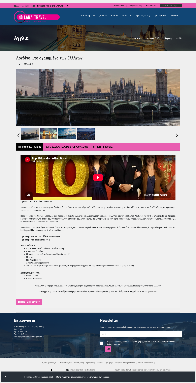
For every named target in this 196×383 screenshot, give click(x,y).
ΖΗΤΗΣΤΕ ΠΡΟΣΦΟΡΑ (102, 147)
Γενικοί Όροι (119, 5)
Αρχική (139, 38)
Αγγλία (179, 38)
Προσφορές (90, 363)
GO (108, 348)
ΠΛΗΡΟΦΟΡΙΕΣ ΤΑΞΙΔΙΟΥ (29, 147)
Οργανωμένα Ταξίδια (50, 363)
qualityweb (166, 370)
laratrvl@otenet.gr (37, 337)
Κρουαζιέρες (79, 363)
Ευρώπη (168, 38)
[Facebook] (51, 370)
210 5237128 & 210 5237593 (50, 6)
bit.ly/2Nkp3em (151, 291)
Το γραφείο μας (135, 5)
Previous (19, 133)
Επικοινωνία (151, 5)
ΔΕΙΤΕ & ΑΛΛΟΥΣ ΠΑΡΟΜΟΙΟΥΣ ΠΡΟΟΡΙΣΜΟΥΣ (67, 147)
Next (177, 133)
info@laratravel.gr (24, 337)
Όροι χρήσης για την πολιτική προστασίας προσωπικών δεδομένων (129, 363)
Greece (99, 363)
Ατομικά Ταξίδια (154, 38)
